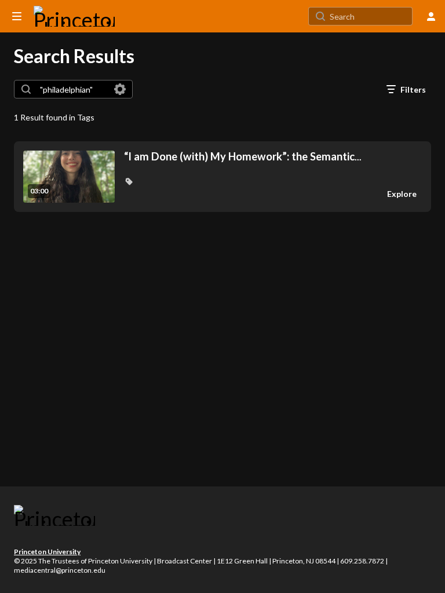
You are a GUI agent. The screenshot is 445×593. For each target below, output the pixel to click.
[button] (128, 181)
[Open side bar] (17, 16)
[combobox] (73, 89)
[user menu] (431, 16)
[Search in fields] (120, 89)
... (243, 157)
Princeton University (47, 551)
